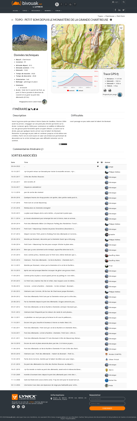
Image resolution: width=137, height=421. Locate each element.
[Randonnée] (57, 4)
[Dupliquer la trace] (117, 74)
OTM (122, 68)
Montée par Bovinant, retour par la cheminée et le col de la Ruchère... (49, 265)
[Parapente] (75, 4)
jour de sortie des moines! (33, 192)
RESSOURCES (36, 11)
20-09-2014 (15, 223)
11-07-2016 (15, 203)
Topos (100, 16)
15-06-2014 (15, 244)
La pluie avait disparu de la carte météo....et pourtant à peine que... (48, 213)
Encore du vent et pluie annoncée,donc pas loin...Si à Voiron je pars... (49, 343)
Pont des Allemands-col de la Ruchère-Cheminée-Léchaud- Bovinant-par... (51, 307)
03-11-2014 (15, 218)
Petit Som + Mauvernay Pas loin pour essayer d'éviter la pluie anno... (49, 244)
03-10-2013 (15, 270)
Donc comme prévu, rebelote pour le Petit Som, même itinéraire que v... (50, 255)
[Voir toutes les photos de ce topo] (29, 109)
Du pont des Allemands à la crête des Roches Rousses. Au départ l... (49, 364)
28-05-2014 (15, 250)
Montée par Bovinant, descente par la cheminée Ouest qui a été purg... (50, 239)
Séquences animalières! (32, 187)
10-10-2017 (15, 171)
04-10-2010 (15, 343)
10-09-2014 (15, 229)
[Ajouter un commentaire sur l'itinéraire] (42, 148)
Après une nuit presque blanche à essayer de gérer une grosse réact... (50, 270)
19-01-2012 (15, 312)
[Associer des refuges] (37, 109)
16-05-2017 (15, 177)
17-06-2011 (15, 328)
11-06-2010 (15, 348)
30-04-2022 (15, 166)
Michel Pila (112, 380)
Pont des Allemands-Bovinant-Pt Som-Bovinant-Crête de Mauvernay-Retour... (52, 338)
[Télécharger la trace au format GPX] (110, 90)
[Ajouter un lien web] (32, 109)
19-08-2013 (15, 286)
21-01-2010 (15, 364)
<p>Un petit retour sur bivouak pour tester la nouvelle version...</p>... (49, 171)
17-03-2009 (15, 375)
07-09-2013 (15, 281)
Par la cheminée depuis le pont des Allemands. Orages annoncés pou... (50, 302)
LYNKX (31, 402)
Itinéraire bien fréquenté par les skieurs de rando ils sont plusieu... (48, 312)
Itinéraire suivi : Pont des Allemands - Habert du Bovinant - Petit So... (49, 354)
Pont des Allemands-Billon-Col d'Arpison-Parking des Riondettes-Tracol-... (51, 223)
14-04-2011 (15, 333)
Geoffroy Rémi (114, 255)
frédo (40, 102)
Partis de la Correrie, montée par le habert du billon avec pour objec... (49, 359)
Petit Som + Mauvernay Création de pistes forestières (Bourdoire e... (49, 229)
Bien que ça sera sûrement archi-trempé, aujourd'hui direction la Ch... (49, 250)
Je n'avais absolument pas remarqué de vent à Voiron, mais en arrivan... (50, 218)
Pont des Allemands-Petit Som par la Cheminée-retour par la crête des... (50, 296)
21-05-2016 (15, 208)
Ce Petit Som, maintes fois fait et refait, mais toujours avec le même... (49, 281)
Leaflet (117, 68)
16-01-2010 (15, 369)
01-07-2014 (15, 234)
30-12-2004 (15, 385)
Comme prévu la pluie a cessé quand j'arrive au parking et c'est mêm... (49, 276)
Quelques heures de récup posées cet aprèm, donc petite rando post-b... (51, 197)
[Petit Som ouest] (30, 37)
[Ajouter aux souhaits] (12, 20)
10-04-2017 (15, 187)
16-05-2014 (15, 260)
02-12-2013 (15, 265)
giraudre (111, 234)
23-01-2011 (15, 338)
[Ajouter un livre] (34, 109)
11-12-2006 (15, 380)
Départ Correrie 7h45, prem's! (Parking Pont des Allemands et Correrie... (50, 234)
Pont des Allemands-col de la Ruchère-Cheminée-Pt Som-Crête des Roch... (51, 348)
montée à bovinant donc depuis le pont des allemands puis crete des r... (50, 375)
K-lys (110, 266)
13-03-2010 (15, 359)
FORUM (58, 11)
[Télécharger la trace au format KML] (105, 90)
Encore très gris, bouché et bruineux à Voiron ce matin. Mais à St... (48, 322)
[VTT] (70, 4)
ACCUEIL (15, 11)
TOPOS (25, 11)
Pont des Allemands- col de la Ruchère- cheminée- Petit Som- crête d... (50, 333)
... (24, 166)
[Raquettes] (61, 4)
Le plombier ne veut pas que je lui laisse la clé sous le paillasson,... (48, 317)
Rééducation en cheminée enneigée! (37, 208)
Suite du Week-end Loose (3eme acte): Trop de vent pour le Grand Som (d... (52, 380)
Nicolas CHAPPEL (115, 354)
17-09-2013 (15, 276)
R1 (25, 62)
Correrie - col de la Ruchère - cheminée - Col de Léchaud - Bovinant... (49, 286)
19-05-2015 (15, 213)
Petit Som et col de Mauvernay (35, 203)
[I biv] (14, 27)
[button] (90, 30)
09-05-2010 (15, 354)
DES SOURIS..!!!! (29, 182)
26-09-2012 (15, 296)
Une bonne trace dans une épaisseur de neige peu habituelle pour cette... (51, 385)
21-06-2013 (15, 291)
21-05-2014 (15, 255)
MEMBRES (48, 11)
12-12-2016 (15, 192)
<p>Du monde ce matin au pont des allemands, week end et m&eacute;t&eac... (53, 369)
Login (116, 2)
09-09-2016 (15, 197)
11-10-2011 (15, 322)
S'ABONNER (107, 408)
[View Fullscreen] (53, 34)
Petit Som (121, 16)
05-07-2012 (15, 307)
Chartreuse (109, 16)
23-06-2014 (15, 239)
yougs (114, 94)
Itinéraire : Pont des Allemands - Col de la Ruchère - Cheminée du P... (49, 260)
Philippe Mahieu (114, 172)
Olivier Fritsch (113, 359)
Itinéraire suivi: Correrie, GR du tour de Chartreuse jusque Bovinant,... (49, 291)
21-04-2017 (15, 182)
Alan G (110, 370)
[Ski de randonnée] (66, 4)
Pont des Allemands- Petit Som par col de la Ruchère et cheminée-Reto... (51, 328)
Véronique (112, 177)
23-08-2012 (15, 302)
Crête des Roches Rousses (34, 177)
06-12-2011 (15, 317)
